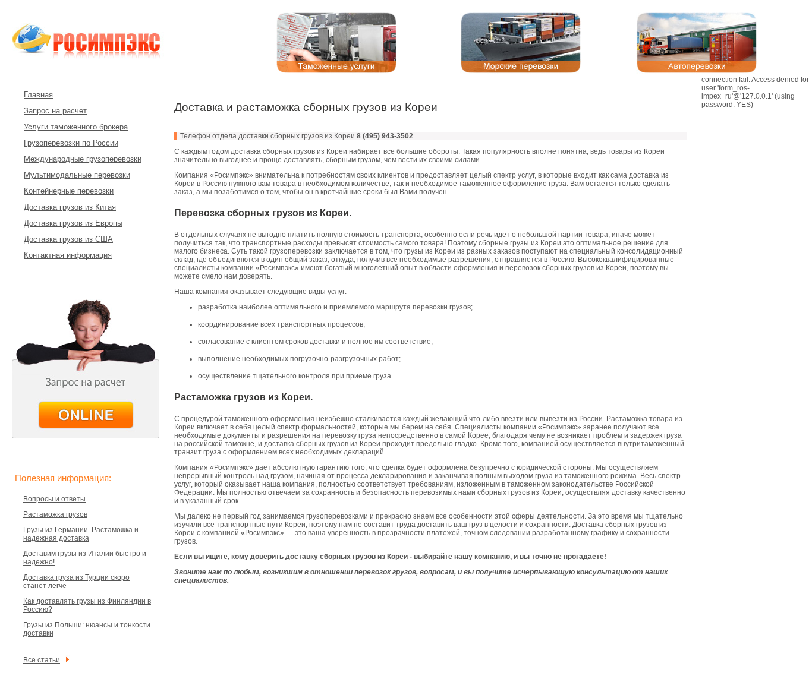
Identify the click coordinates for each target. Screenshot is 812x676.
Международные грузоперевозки (82, 158)
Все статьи (41, 660)
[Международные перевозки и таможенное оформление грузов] (101, 56)
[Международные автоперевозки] (696, 71)
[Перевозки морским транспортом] (520, 71)
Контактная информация (68, 255)
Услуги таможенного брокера (76, 126)
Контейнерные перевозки (69, 191)
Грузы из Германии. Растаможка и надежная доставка (81, 534)
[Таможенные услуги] (336, 71)
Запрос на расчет (55, 110)
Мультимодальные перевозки (77, 174)
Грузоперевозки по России (71, 142)
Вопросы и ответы (54, 499)
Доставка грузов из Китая (70, 207)
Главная (38, 94)
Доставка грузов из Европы (73, 223)
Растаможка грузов (55, 514)
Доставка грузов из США (68, 239)
